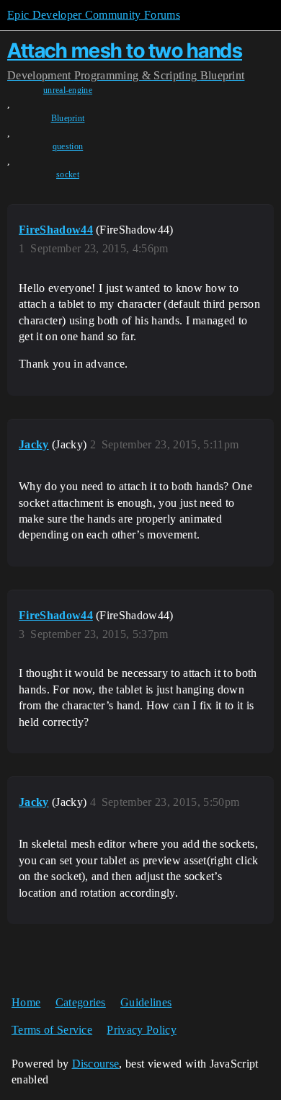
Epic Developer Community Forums (93, 15)
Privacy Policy (141, 1030)
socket (67, 174)
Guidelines (145, 1002)
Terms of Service (52, 1030)
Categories (80, 1002)
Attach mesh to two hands (124, 50)
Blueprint (68, 118)
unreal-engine (67, 90)
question (68, 146)
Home (26, 1002)
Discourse (96, 1063)
